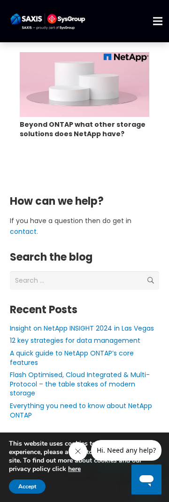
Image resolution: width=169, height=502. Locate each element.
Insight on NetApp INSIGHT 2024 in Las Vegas (82, 328)
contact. (24, 231)
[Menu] (158, 21)
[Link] (48, 21)
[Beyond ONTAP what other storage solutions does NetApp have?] (84, 84)
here (74, 468)
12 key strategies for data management (75, 340)
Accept (27, 486)
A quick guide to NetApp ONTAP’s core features (72, 357)
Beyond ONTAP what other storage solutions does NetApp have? (83, 129)
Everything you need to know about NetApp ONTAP (81, 410)
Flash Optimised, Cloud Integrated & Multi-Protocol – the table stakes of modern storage (80, 384)
